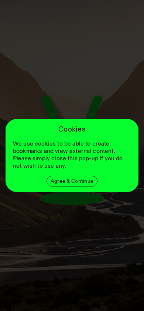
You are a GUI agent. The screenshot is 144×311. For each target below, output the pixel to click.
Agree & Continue (72, 181)
